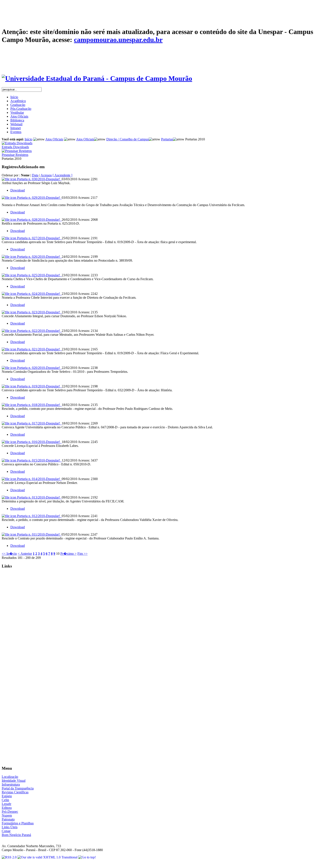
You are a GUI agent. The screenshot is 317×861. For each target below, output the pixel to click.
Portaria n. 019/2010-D (38, 386)
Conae (6, 831)
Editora (7, 808)
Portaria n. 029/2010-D (38, 197)
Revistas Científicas (15, 792)
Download (17, 190)
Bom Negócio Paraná (16, 835)
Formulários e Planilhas (18, 823)
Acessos (46, 175)
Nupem (7, 815)
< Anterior (25, 553)
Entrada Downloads (15, 147)
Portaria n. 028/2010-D (38, 219)
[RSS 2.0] (9, 857)
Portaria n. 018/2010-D (38, 405)
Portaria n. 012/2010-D (38, 516)
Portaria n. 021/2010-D (38, 349)
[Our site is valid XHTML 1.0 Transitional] (47, 857)
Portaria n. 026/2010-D (38, 256)
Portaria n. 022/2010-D (38, 331)
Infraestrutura (11, 784)
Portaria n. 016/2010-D (38, 442)
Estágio (7, 796)
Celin (5, 800)
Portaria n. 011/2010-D (38, 534)
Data (35, 175)
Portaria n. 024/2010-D (38, 293)
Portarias (167, 139)
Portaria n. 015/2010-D (38, 460)
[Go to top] (87, 857)
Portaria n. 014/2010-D (38, 479)
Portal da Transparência (18, 788)
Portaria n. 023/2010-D (38, 312)
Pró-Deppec (10, 811)
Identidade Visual (13, 780)
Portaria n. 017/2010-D (38, 423)
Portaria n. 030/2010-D (38, 179)
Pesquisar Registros (15, 155)
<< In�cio (9, 553)
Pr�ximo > (68, 553)
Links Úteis (9, 827)
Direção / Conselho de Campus (127, 139)
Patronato (8, 819)
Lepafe (6, 804)
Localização (10, 777)
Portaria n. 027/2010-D (38, 238)
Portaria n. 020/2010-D (38, 368)
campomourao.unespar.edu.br (118, 40)
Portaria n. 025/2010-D (38, 275)
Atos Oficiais (54, 139)
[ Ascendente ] (62, 175)
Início (28, 139)
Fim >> (82, 553)
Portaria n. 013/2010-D (38, 497)
